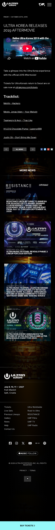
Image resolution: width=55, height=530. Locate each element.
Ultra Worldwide (35, 407)
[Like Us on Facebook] (10, 443)
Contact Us (9, 429)
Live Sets (8, 410)
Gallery (7, 418)
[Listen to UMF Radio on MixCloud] (37, 443)
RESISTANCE (33, 414)
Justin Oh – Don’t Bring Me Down (20, 137)
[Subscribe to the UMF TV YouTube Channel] (30, 443)
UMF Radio (33, 425)
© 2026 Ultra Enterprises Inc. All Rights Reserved (28, 464)
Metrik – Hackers (12, 103)
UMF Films (32, 418)
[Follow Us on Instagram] (16, 443)
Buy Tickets (27, 525)
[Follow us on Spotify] (45, 443)
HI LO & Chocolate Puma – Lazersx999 (23, 128)
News (6, 421)
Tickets (7, 407)
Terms (33, 470)
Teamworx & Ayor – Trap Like (18, 120)
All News (19, 149)
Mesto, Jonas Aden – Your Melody (20, 111)
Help (6, 425)
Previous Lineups (12, 414)
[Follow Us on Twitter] (23, 443)
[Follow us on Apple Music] (27, 453)
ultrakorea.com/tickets (26, 87)
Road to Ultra (34, 410)
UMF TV (31, 421)
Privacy (23, 470)
